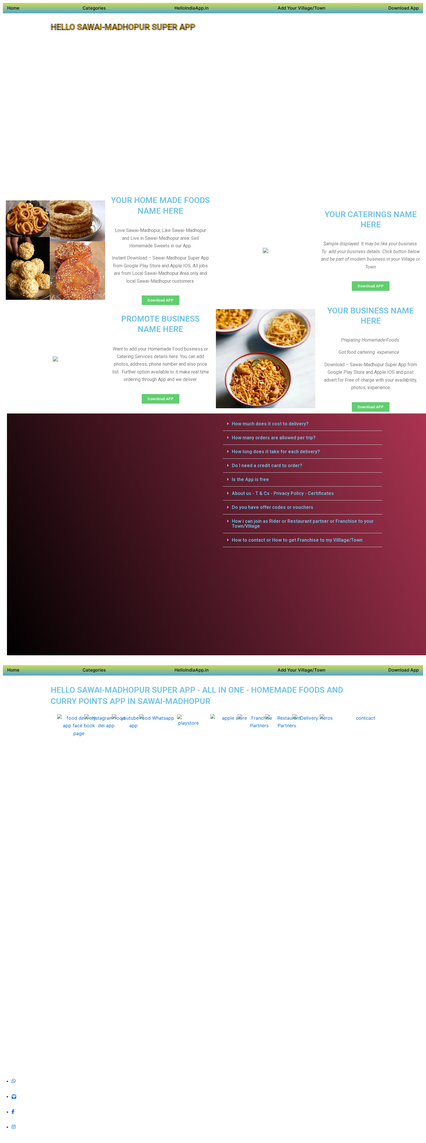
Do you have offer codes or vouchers (272, 507)
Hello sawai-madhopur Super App (123, 27)
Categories (94, 8)
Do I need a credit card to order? (267, 465)
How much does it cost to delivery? (270, 424)
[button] (302, 424)
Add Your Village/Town (301, 8)
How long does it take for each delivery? (276, 451)
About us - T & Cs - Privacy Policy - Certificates (283, 493)
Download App (403, 8)
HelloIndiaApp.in (191, 8)
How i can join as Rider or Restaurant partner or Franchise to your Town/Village (303, 523)
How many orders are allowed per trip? (274, 437)
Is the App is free (250, 479)
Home (13, 8)
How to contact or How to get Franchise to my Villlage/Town (297, 540)
